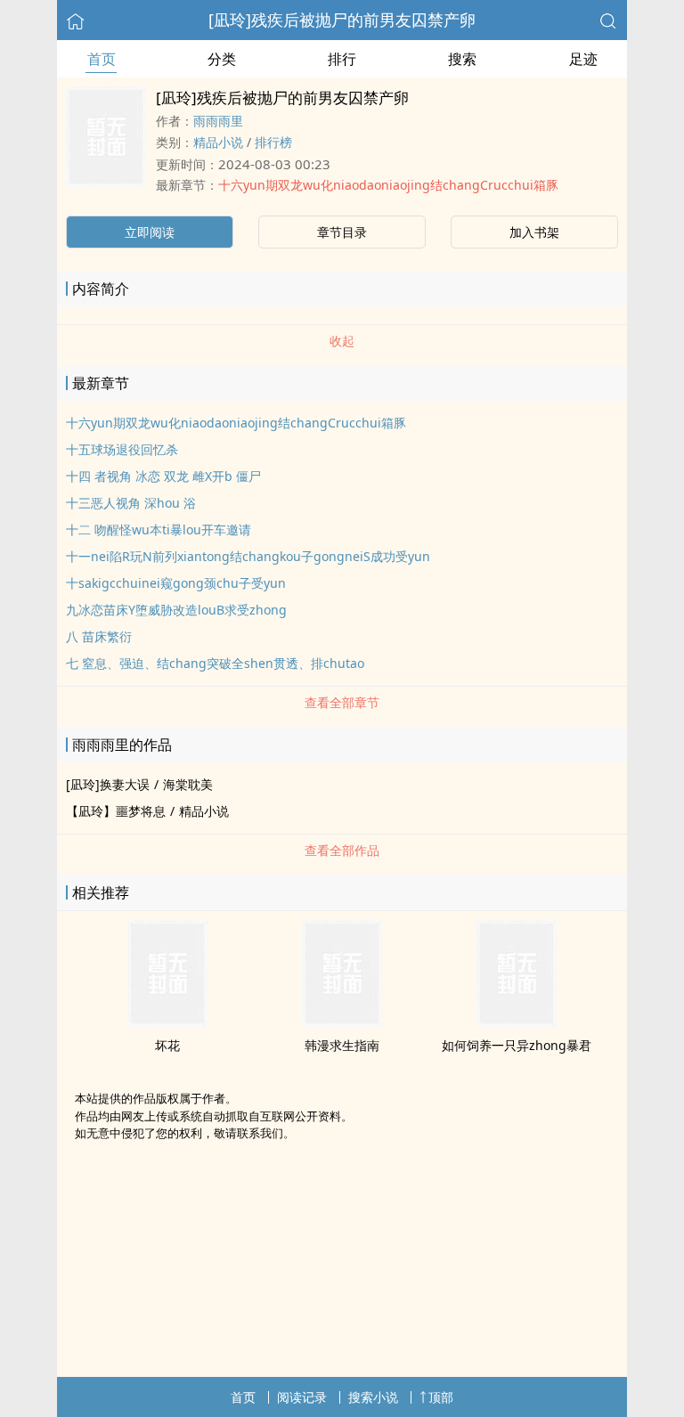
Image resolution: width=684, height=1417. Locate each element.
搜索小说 (373, 1396)
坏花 (167, 1045)
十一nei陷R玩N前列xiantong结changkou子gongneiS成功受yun (248, 556)
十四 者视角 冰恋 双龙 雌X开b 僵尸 (163, 476)
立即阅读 (150, 232)
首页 (101, 59)
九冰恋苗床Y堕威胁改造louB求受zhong (176, 609)
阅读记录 (302, 1396)
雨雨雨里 (218, 120)
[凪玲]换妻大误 (108, 784)
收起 (342, 340)
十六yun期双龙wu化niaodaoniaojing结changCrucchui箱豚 (388, 184)
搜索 (462, 59)
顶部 (440, 1396)
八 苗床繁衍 (99, 636)
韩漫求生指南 (342, 1045)
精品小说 (218, 142)
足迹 (583, 59)
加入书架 (534, 232)
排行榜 (273, 142)
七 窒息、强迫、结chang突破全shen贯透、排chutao (215, 663)
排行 (342, 59)
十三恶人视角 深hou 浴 (131, 502)
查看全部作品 (342, 850)
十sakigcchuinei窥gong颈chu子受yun (176, 582)
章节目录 (342, 232)
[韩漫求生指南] (342, 1021)
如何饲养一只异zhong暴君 (516, 1045)
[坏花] (167, 1021)
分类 (222, 59)
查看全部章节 (342, 702)
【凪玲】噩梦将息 (116, 810)
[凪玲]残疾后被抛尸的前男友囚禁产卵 (342, 19)
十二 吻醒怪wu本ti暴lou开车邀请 (158, 529)
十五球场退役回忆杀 (122, 449)
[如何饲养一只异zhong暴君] (516, 1021)
